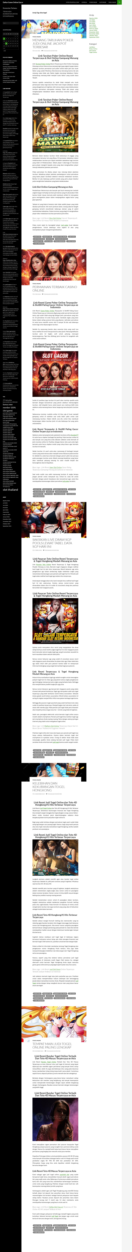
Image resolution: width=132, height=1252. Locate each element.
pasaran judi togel (61, 239)
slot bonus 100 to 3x (7, 430)
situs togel (48, 241)
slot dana (5, 453)
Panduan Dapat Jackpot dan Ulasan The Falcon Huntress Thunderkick (10, 68)
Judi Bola (84, 2)
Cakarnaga (8, 118)
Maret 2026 (92, 27)
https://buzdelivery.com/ (9, 152)
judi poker (64, 225)
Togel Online (112, 2)
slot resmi (5, 484)
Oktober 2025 (93, 35)
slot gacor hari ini (7, 463)
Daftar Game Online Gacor (13, 2)
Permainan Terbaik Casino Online (54, 288)
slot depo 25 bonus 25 (8, 455)
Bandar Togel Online (48, 1062)
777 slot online (7, 400)
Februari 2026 (93, 28)
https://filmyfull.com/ (72, 2)
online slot (11, 420)
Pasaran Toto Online (43, 564)
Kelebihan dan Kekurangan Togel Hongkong (48, 786)
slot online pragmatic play (10, 475)
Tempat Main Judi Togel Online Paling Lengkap (52, 1045)
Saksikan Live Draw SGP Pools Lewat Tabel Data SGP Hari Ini (52, 543)
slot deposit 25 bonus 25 (8, 458)
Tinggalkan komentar (50, 50)
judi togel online (39, 239)
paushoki (7, 92)
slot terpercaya (6, 486)
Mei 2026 (92, 23)
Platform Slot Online (51, 726)
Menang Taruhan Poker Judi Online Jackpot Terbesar (52, 43)
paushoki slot (64, 1174)
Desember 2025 (94, 32)
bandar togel (47, 236)
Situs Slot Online (55, 218)
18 (6, 43)
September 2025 (94, 37)
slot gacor (5, 460)
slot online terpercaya (9, 483)
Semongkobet (8, 383)
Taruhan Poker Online (43, 64)
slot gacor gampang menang (9, 462)
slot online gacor (8, 469)
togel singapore (39, 243)
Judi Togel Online (45, 808)
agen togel (37, 236)
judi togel (72, 236)
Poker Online (93, 2)
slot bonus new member (8, 436)
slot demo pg (10, 453)
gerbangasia (9, 284)
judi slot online (7, 418)
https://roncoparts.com (9, 194)
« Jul (4, 50)
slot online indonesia (9, 471)
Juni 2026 (92, 21)
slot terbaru (10, 484)
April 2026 (92, 25)
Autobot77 (74, 435)
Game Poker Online (47, 311)
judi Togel (55, 1216)
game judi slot (13, 413)
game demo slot (6, 413)
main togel (50, 239)
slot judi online (7, 467)
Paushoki (10, 100)
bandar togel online (60, 236)
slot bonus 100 (9, 427)
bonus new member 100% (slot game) (9, 407)
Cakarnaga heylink (10, 331)
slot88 (4, 427)
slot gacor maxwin (7, 465)
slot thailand (10, 489)
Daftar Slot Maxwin (56, 1207)
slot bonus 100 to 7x (7, 432)
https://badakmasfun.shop (9, 260)
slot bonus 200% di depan (9, 434)
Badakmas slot (6, 184)
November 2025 (94, 34)
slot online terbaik (8, 481)
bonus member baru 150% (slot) (10, 402)
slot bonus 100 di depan (8, 429)
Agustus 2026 (93, 18)
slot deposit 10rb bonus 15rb (9, 456)
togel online (71, 241)
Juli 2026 (92, 20)
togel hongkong (60, 241)
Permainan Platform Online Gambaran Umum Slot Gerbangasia (10, 62)
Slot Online (102, 2)
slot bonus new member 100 (9, 437)
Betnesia (5, 173)
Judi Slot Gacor (55, 969)
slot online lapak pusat (9, 473)
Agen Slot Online (56, 467)
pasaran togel (38, 241)
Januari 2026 (93, 30)
